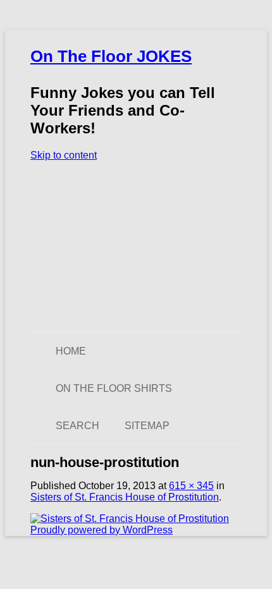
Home (71, 351)
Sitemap (147, 425)
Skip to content (63, 155)
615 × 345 (191, 485)
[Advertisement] (136, 246)
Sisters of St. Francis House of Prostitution (124, 497)
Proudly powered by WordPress (101, 530)
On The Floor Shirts (114, 388)
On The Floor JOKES (111, 56)
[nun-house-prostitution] (129, 518)
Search (77, 425)
